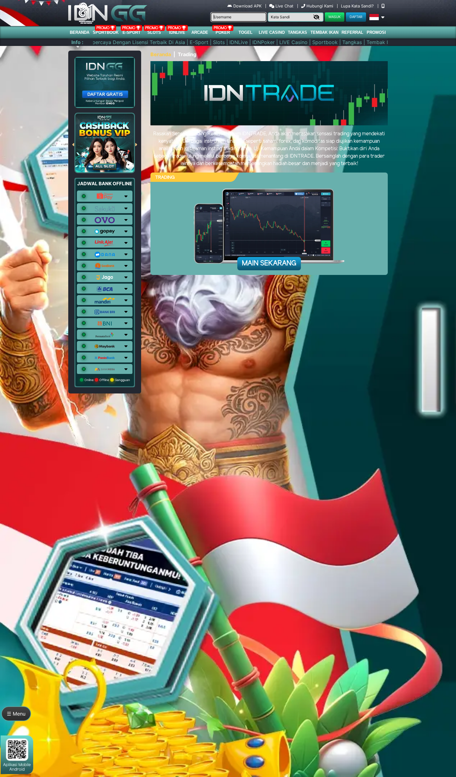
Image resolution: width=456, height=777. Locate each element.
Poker (223, 32)
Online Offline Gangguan (106, 380)
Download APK (247, 5)
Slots (154, 32)
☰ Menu (16, 714)
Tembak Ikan (324, 32)
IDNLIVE (177, 32)
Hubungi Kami (319, 5)
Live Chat (283, 5)
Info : (77, 42)
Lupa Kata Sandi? (358, 5)
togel (246, 32)
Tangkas (297, 32)
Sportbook (105, 32)
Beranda (79, 32)
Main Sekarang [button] (269, 263)
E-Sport (132, 32)
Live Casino (272, 32)
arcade (199, 32)
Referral (352, 32)
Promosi (376, 32)
